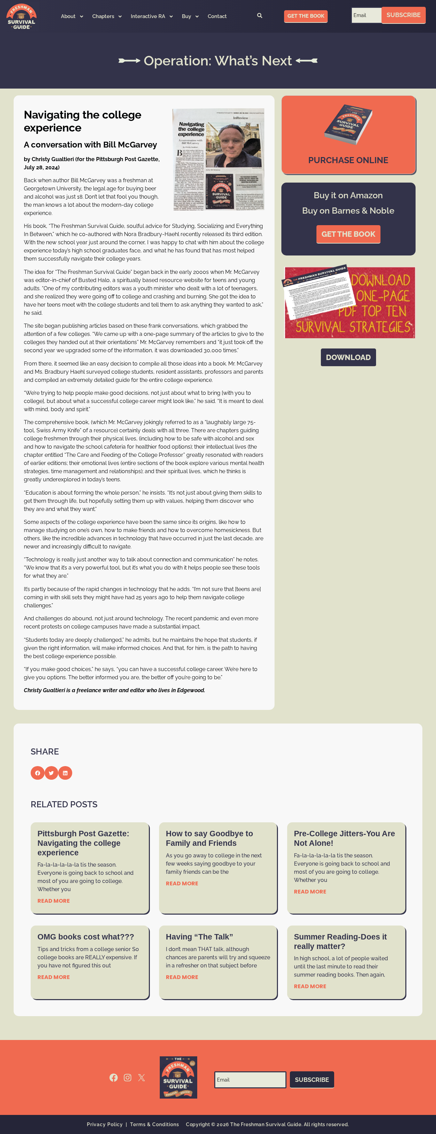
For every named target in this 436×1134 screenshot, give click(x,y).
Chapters (103, 16)
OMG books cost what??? (85, 936)
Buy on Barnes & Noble (348, 210)
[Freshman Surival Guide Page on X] (142, 1078)
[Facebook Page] (114, 1078)
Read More (53, 901)
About (68, 16)
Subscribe (404, 14)
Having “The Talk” (199, 936)
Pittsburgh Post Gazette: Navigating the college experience (83, 843)
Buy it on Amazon (348, 195)
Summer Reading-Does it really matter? (340, 941)
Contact (217, 16)
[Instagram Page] (128, 1078)
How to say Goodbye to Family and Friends (209, 838)
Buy (186, 16)
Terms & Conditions (154, 1124)
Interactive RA (148, 16)
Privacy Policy (105, 1124)
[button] (259, 16)
